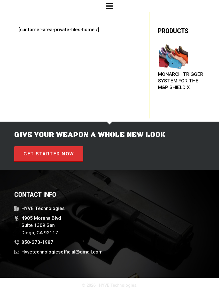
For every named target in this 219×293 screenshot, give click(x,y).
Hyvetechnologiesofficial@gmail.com (62, 252)
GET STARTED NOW (48, 154)
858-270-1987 (37, 242)
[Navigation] (109, 6)
